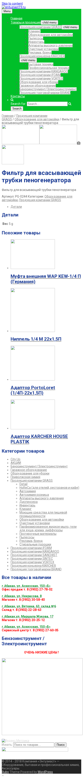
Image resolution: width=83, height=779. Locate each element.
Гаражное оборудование (37, 85)
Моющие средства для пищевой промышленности (43, 514)
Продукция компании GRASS (40, 27)
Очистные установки (43, 49)
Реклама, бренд (40, 52)
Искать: (7, 744)
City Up (15, 459)
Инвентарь (36, 42)
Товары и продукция (26, 22)
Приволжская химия (25, 477)
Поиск (61, 744)
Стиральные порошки (35, 544)
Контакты (18, 96)
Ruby (5, 772)
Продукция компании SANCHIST (34, 555)
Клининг (34, 31)
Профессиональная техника (48, 68)
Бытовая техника (40, 64)
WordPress (45, 772)
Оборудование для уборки (38, 82)
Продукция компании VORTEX (41, 78)
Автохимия (27, 491)
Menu (7, 11)
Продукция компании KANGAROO (43, 71)
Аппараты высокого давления (50, 45)
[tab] (46, 206)
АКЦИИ (16, 463)
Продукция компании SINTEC (32, 558)
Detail (23, 484)
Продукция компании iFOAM (40, 75)
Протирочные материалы (37, 534)
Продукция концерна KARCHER (42, 56)
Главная (16, 18)
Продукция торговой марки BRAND (44, 92)
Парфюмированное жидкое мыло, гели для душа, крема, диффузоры (48, 528)
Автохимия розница (34, 494)
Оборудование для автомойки (50, 35)
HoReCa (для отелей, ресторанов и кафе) (49, 487)
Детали (16, 206)
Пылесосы (35, 38)
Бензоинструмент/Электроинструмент (48, 89)
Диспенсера (28, 502)
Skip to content (12, 3)
